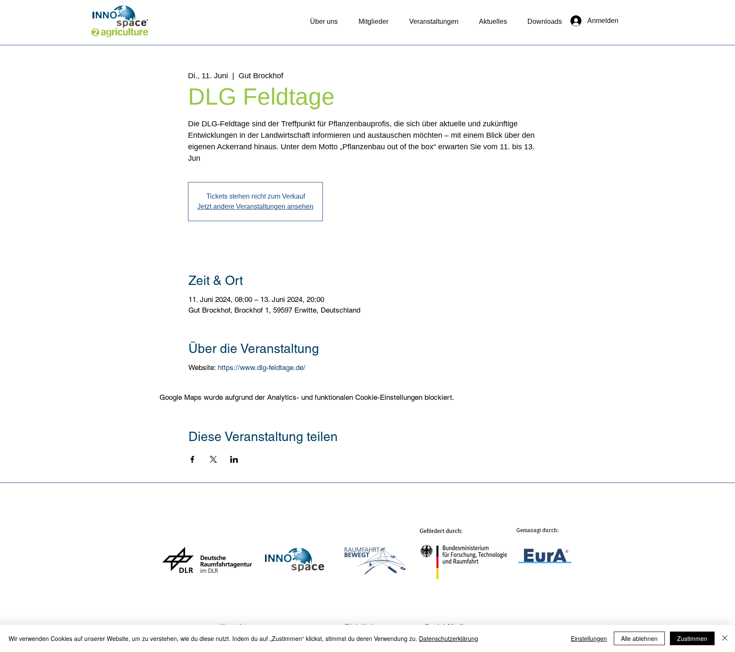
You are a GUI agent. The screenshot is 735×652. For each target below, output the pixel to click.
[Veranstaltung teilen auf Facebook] (192, 459)
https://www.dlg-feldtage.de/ (261, 367)
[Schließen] (725, 638)
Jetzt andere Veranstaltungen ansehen (255, 206)
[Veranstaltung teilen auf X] (213, 459)
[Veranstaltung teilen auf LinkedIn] (234, 459)
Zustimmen (692, 638)
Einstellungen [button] (589, 638)
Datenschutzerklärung (448, 638)
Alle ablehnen (639, 638)
